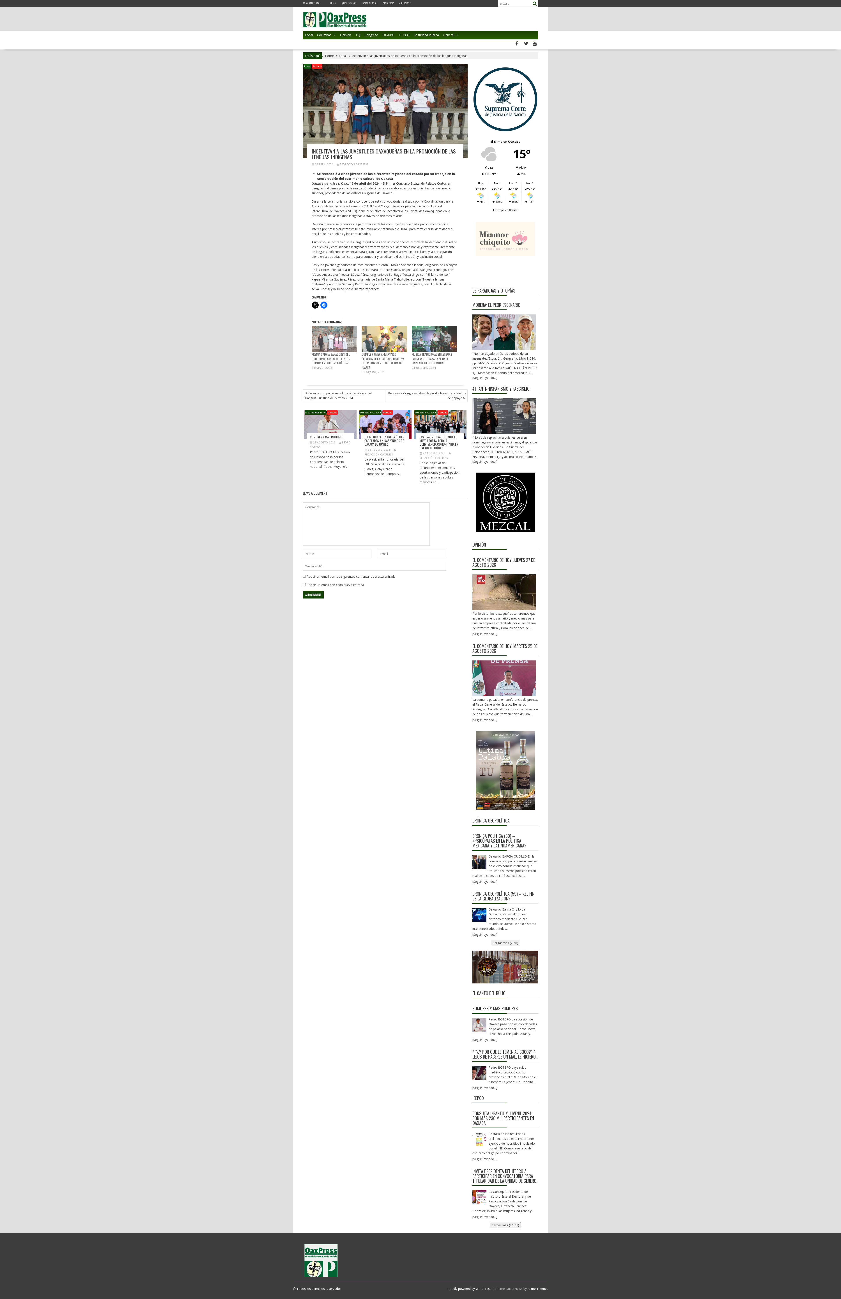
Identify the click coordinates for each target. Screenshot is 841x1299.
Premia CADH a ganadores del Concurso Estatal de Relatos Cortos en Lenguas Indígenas (331, 358)
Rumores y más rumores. (327, 436)
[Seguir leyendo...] (484, 634)
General (448, 35)
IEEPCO (404, 35)
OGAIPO (388, 35)
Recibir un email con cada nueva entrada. (336, 585)
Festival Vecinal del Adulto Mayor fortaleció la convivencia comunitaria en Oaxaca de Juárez (439, 442)
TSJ (357, 35)
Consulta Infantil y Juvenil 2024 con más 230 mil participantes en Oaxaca (503, 1118)
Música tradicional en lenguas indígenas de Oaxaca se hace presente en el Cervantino (432, 358)
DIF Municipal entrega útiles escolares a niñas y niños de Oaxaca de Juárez (384, 440)
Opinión (345, 35)
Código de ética (370, 3)
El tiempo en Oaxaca (505, 210)
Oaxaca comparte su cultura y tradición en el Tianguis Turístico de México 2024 (338, 395)
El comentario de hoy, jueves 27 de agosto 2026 (503, 562)
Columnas (324, 35)
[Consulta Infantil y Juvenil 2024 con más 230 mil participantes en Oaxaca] (479, 1140)
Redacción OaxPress (354, 164)
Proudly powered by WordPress (469, 1289)
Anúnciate (405, 3)
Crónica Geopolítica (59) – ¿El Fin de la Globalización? (503, 896)
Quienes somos (349, 3)
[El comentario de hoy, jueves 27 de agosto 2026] (504, 592)
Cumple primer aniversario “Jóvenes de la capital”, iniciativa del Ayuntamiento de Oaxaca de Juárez (383, 361)
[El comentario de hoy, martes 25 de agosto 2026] (504, 678)
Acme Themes (538, 1289)
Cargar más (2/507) (505, 1225)
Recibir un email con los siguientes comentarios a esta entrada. (351, 576)
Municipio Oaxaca (370, 412)
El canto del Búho (315, 412)
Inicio (333, 3)
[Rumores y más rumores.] (479, 1025)
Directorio (388, 3)
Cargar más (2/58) (505, 943)
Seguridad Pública (426, 35)
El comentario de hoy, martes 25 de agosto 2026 (504, 648)
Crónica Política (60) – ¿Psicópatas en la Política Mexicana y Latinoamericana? (499, 840)
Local (309, 35)
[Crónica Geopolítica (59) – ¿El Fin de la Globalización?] (479, 915)
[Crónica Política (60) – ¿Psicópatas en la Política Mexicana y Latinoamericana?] (479, 862)
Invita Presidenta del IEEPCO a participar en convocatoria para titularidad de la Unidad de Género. (504, 1176)
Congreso (371, 35)
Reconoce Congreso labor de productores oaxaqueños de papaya (427, 395)
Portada (317, 66)
